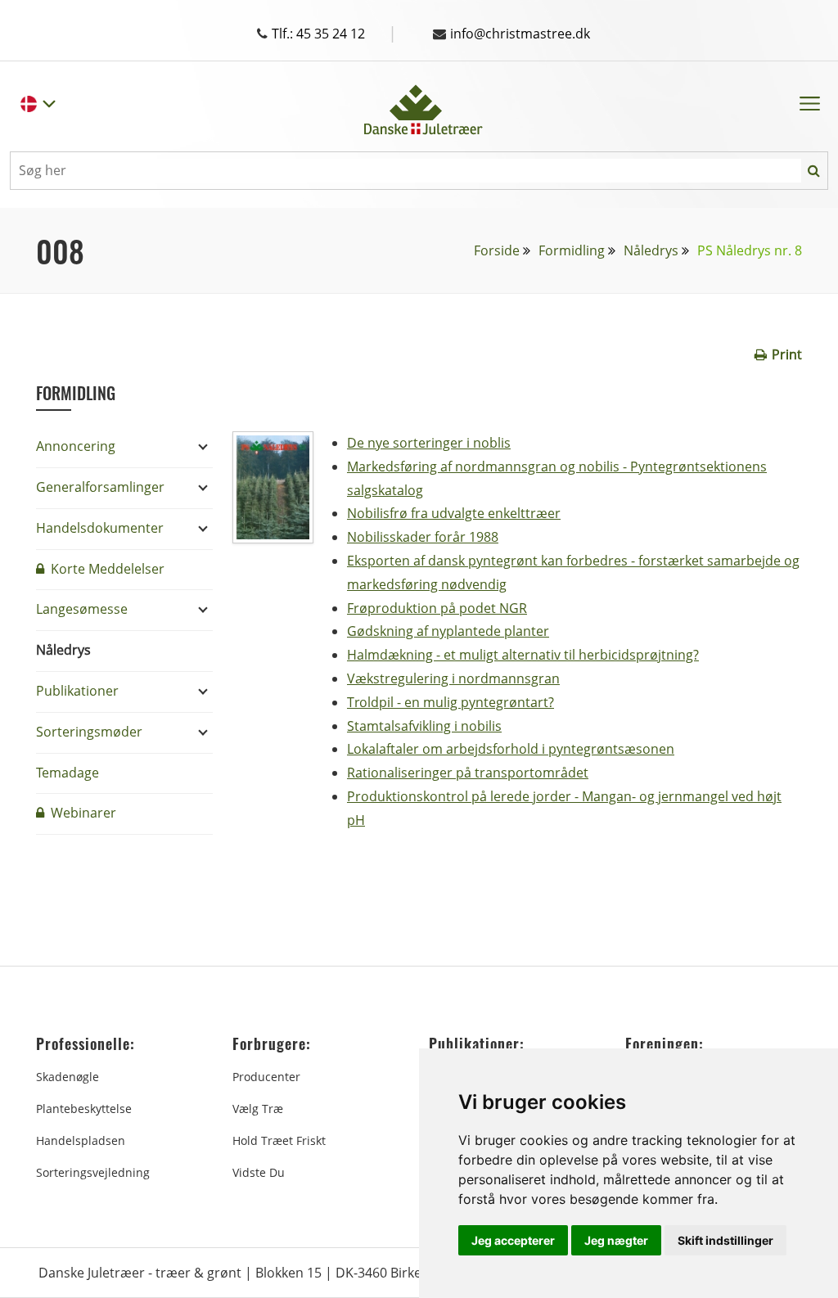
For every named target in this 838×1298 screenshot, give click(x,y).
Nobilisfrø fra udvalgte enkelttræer (454, 513)
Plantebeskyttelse (84, 1108)
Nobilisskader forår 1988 (422, 537)
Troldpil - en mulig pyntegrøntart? (450, 702)
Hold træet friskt (279, 1140)
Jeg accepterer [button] (513, 1240)
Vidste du (258, 1172)
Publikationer (77, 691)
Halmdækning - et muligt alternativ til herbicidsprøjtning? (523, 655)
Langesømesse (82, 609)
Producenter (266, 1076)
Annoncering (75, 446)
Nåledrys (651, 250)
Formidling (571, 250)
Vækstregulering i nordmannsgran (453, 678)
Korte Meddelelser (105, 569)
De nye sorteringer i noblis (429, 443)
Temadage (67, 773)
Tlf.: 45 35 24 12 (334, 34)
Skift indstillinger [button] (725, 1240)
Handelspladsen (80, 1140)
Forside (497, 250)
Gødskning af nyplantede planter (448, 631)
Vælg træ (257, 1108)
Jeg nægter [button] (616, 1240)
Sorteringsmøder (89, 732)
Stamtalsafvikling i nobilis (424, 726)
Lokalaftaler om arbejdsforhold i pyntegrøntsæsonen (510, 749)
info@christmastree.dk (520, 34)
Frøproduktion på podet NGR (437, 608)
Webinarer (81, 813)
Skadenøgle (67, 1076)
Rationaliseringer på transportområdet (467, 773)
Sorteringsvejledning (93, 1172)
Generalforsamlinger (100, 487)
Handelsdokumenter (100, 528)
